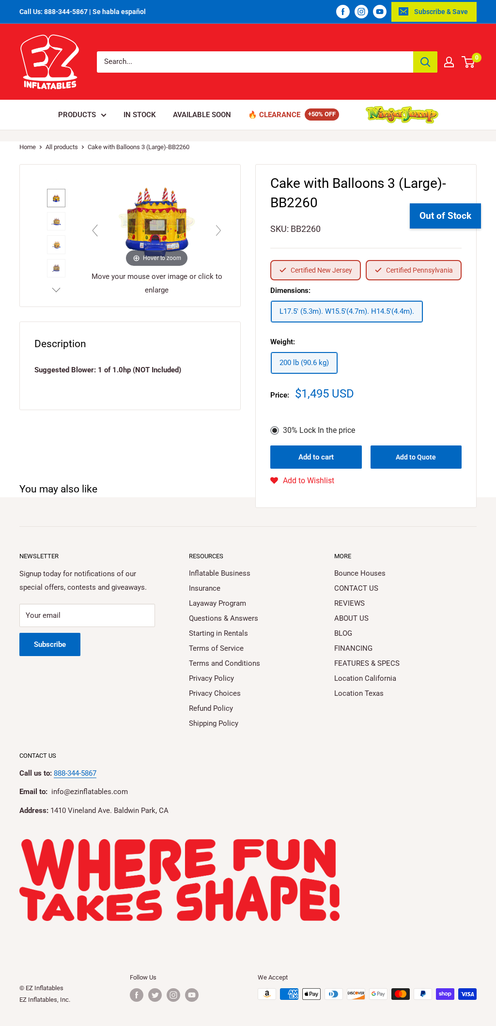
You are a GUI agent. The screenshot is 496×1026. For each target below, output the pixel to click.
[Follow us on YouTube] (380, 11)
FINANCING (353, 648)
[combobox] (255, 62)
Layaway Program (217, 603)
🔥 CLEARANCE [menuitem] (274, 114)
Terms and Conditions (224, 663)
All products (62, 147)
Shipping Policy (213, 723)
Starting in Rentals (218, 633)
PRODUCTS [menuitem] (77, 114)
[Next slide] (218, 230)
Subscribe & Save (441, 11)
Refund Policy (211, 708)
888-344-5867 (75, 773)
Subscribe (50, 644)
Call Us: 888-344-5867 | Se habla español (82, 11)
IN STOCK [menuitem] (140, 114)
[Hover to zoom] (156, 221)
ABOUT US (351, 618)
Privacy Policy (211, 678)
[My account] (449, 62)
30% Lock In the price (319, 430)
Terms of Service (216, 648)
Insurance (204, 588)
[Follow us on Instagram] (361, 11)
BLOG (343, 633)
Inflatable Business (219, 573)
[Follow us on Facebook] (343, 11)
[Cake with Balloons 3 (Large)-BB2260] (56, 198)
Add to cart (316, 457)
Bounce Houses (360, 573)
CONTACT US (356, 588)
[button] (302, 481)
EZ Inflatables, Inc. (44, 999)
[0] (469, 62)
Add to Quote (416, 457)
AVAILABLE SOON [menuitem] (202, 114)
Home (27, 147)
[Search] (425, 62)
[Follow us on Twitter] (155, 995)
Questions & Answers (223, 618)
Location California (365, 678)
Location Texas (359, 693)
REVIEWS (349, 603)
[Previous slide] (95, 230)
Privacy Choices (215, 693)
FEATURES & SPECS (367, 663)
